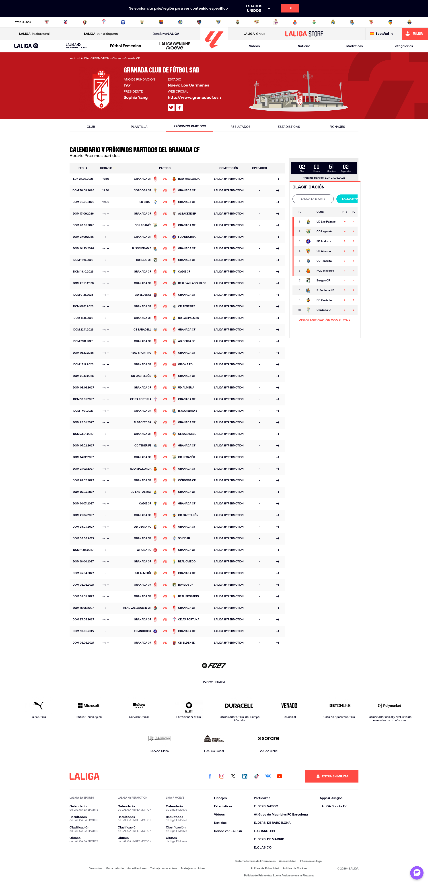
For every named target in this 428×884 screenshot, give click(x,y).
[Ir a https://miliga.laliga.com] (415, 34)
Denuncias (95, 868)
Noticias (304, 46)
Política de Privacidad (265, 868)
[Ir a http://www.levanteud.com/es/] (199, 22)
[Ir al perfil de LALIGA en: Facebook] (210, 776)
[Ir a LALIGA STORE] (304, 34)
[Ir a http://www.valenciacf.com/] (390, 22)
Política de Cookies (295, 868)
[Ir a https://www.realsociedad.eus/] (352, 22)
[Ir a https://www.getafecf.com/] (180, 22)
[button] (26, 46)
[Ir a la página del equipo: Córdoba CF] (309, 310)
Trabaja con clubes (193, 868)
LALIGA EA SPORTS (313, 198)
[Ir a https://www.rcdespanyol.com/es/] (295, 22)
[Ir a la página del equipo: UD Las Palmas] (309, 221)
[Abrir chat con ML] (417, 873)
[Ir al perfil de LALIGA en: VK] (268, 776)
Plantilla (139, 126)
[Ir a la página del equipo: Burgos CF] (309, 280)
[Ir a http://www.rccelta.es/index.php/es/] (104, 22)
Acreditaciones (137, 868)
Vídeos (254, 46)
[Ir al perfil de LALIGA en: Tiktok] (256, 776)
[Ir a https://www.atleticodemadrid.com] (65, 22)
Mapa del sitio (115, 868)
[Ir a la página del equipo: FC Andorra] (309, 241)
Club (91, 126)
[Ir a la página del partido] (278, 179)
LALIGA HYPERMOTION (357, 198)
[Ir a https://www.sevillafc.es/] (371, 22)
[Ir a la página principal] (214, 50)
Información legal (311, 860)
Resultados (240, 126)
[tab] (313, 198)
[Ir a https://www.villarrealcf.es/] (409, 22)
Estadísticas (353, 46)
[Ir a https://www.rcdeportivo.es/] (275, 22)
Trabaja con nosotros (163, 868)
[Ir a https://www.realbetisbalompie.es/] (314, 22)
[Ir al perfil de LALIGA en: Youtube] (280, 776)
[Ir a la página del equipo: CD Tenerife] (309, 261)
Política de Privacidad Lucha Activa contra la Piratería (279, 875)
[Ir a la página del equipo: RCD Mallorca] (309, 270)
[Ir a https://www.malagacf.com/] (218, 22)
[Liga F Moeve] (125, 46)
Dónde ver (166, 33)
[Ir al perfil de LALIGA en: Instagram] (222, 776)
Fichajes (337, 126)
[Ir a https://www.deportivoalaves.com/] (123, 22)
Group (254, 33)
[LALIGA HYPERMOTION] (76, 46)
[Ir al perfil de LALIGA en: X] (171, 107)
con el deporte (101, 33)
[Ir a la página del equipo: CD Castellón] (309, 300)
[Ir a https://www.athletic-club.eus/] (46, 22)
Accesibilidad (287, 860)
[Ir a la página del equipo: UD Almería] (309, 251)
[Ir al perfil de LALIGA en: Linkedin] (245, 776)
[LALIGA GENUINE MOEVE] (174, 46)
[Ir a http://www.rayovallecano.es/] (256, 22)
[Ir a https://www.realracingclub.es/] (237, 22)
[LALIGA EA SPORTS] (26, 46)
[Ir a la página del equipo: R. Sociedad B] (309, 290)
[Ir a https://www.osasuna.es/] (84, 22)
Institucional (34, 33)
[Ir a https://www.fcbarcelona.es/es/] (161, 22)
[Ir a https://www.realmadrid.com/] (333, 22)
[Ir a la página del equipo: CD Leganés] (309, 231)
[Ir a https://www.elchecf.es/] (142, 22)
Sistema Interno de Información (255, 860)
